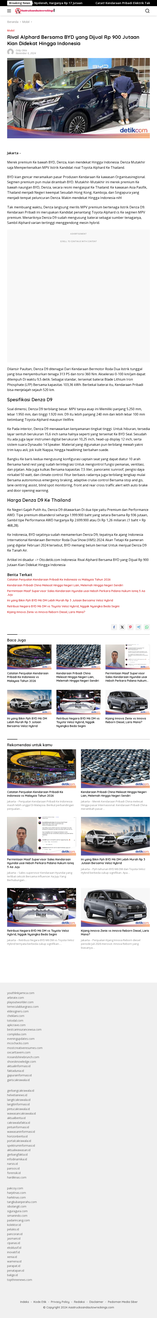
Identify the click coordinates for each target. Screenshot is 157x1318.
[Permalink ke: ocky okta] (10, 52)
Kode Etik (40, 1302)
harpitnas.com (16, 1193)
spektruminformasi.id (21, 1145)
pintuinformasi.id (18, 1127)
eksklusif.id (14, 1248)
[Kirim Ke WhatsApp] (147, 627)
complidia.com (16, 1034)
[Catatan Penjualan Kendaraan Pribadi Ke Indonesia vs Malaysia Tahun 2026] (29, 656)
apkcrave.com (16, 1025)
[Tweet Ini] (122, 627)
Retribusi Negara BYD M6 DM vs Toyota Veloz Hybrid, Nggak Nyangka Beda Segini (63, 606)
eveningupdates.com (21, 1039)
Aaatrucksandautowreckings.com (91, 1307)
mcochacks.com (18, 1043)
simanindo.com (17, 1215)
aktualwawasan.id (18, 1150)
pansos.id (13, 1168)
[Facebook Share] (114, 627)
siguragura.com (17, 1211)
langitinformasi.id (18, 1104)
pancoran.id (14, 1234)
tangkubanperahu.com (22, 1202)
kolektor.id (14, 1225)
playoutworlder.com (20, 1002)
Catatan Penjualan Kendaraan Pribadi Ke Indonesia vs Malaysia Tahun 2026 (59, 579)
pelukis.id (13, 1229)
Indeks (24, 1302)
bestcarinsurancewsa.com (24, 1029)
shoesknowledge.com (21, 1061)
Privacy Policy (60, 1302)
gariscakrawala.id (18, 1080)
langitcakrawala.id (18, 1100)
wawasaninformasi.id (21, 1132)
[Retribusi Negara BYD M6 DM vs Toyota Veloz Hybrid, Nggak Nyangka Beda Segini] (78, 702)
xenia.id (12, 1257)
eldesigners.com (18, 1011)
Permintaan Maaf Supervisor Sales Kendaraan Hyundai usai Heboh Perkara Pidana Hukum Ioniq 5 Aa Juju (76, 592)
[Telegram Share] (139, 627)
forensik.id (14, 1173)
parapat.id (13, 1266)
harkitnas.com (16, 1197)
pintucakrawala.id (18, 1109)
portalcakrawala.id (19, 1141)
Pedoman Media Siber (123, 1302)
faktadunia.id (15, 1071)
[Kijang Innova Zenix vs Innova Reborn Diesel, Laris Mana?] (127, 702)
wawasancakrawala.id (21, 1113)
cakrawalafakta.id (18, 1123)
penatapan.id (15, 1270)
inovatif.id (13, 1252)
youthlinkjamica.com (20, 993)
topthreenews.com (19, 1280)
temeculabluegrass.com (23, 1007)
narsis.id (12, 1164)
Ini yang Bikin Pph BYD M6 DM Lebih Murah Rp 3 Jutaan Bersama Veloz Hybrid (60, 600)
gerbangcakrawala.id (20, 1090)
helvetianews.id (17, 1095)
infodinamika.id (17, 1159)
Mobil (11, 30)
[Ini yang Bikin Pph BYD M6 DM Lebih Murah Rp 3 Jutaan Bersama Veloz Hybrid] (29, 702)
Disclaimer (96, 1302)
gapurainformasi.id (19, 1075)
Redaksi (79, 1302)
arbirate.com (15, 998)
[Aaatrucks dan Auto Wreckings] (34, 10)
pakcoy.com (15, 1188)
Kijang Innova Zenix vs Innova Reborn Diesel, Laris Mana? (46, 612)
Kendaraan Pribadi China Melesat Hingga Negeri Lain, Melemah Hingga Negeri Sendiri (65, 585)
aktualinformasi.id (18, 1066)
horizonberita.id (17, 1136)
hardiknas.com (16, 1177)
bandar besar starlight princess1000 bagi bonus (38, 970)
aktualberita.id (16, 1118)
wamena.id (14, 1261)
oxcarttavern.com (18, 1052)
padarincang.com (18, 1220)
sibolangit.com (16, 1206)
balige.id (12, 1275)
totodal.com (15, 1020)
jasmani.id (13, 1238)
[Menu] (10, 10)
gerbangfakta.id (17, 1154)
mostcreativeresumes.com (25, 1048)
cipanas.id (13, 1243)
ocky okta (21, 50)
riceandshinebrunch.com (23, 1057)
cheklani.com (15, 1016)
